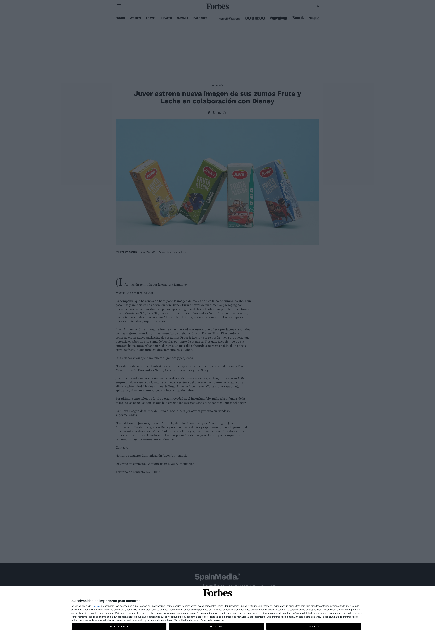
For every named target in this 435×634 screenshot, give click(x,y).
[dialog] (217, 610)
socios (96, 606)
